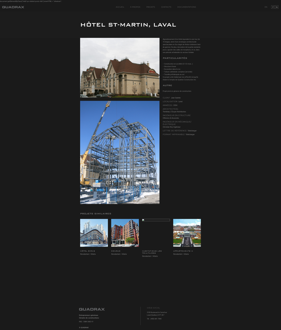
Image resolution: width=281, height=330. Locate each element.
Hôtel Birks (87, 251)
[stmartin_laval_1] (119, 68)
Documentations (186, 7)
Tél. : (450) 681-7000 (154, 319)
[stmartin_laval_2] (119, 152)
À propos (135, 7)
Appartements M (183, 251)
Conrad (116, 251)
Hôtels (93, 254)
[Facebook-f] (273, 7)
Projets (150, 7)
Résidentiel (84, 254)
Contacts (166, 7)
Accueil (120, 7)
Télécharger (192, 131)
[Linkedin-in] (276, 7)
